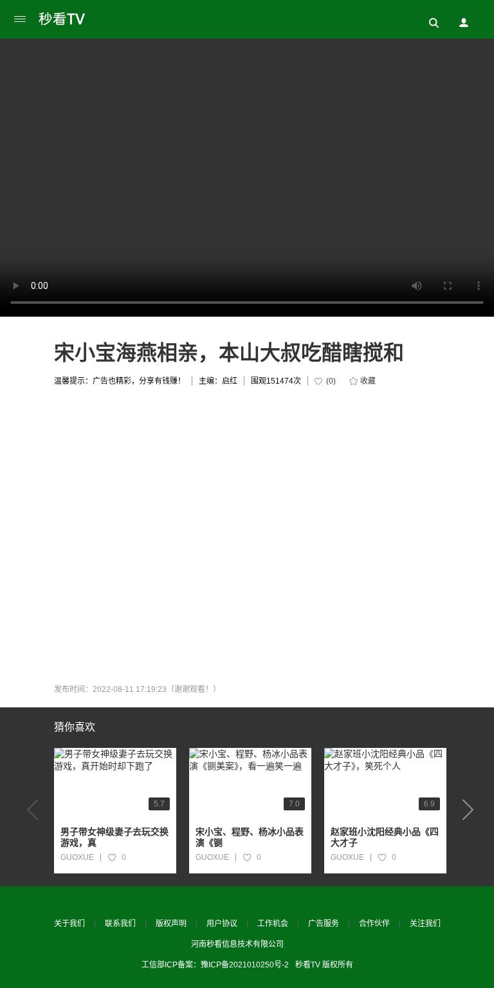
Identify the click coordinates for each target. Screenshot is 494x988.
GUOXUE (77, 857)
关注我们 (425, 923)
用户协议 (221, 923)
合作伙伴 (374, 923)
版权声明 (171, 923)
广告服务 (323, 923)
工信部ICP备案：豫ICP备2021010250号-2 (215, 964)
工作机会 (272, 923)
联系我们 (120, 923)
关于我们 (69, 923)
